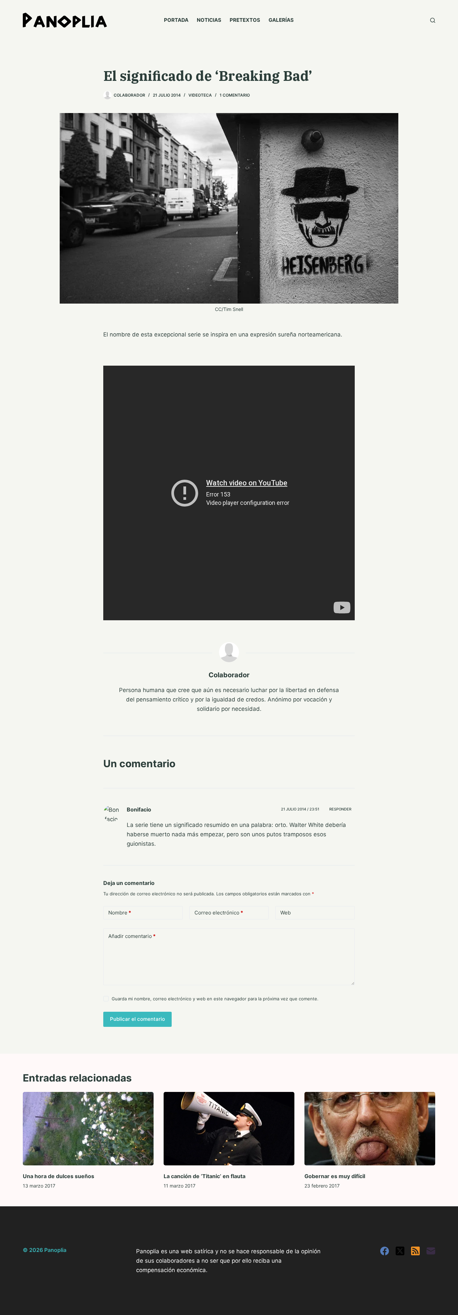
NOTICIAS (209, 20)
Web (285, 912)
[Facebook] (384, 1251)
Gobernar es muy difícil (334, 1176)
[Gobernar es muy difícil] (369, 1128)
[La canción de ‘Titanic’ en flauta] (229, 1128)
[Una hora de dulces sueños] (88, 1128)
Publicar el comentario (137, 1019)
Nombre (119, 912)
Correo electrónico (218, 912)
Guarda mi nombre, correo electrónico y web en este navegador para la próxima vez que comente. (215, 998)
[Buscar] (432, 20)
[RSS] (415, 1251)
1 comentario (235, 95)
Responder (340, 809)
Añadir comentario (132, 936)
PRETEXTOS (245, 20)
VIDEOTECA (200, 95)
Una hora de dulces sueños (58, 1176)
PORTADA (176, 20)
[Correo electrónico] (430, 1251)
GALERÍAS (281, 20)
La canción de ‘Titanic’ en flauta (204, 1176)
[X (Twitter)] (400, 1251)
